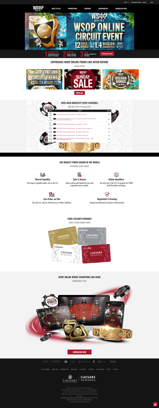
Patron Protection (100, 369)
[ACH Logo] (45, 362)
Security (108, 369)
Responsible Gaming (136, 2)
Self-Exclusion (74, 369)
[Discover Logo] (56, 362)
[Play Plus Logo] (73, 362)
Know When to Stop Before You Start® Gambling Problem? (74, 398)
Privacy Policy (83, 369)
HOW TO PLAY (56, 8)
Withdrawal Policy (64, 369)
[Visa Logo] (113, 362)
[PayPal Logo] (94, 362)
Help (152, 2)
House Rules (91, 369)
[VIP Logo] (102, 362)
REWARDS (87, 8)
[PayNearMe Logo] (84, 362)
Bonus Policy (55, 369)
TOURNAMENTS (103, 8)
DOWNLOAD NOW (121, 8)
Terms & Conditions (45, 369)
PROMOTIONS (72, 8)
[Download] (155, 404)
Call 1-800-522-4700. (93, 398)
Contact (144, 2)
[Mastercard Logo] (65, 362)
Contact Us (115, 369)
